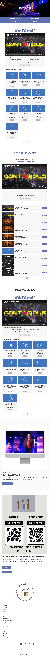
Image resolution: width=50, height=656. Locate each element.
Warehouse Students (8, 620)
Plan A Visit (5, 607)
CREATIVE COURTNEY (27, 654)
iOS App (4, 635)
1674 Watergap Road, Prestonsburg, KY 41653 (25, 649)
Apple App (6, 567)
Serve (3, 629)
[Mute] (41, 54)
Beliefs (4, 609)
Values (4, 611)
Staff (3, 613)
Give (3, 631)
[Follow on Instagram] (25, 644)
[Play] (6, 54)
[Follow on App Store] (29, 644)
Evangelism (20, 59)
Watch (12, 86)
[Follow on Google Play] (34, 644)
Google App (5, 637)
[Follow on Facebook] (16, 644)
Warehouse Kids (6, 618)
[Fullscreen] (43, 54)
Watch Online (8, 483)
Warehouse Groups (7, 622)
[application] (25, 44)
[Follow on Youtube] (21, 644)
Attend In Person (6, 628)
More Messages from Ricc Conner (31, 59)
